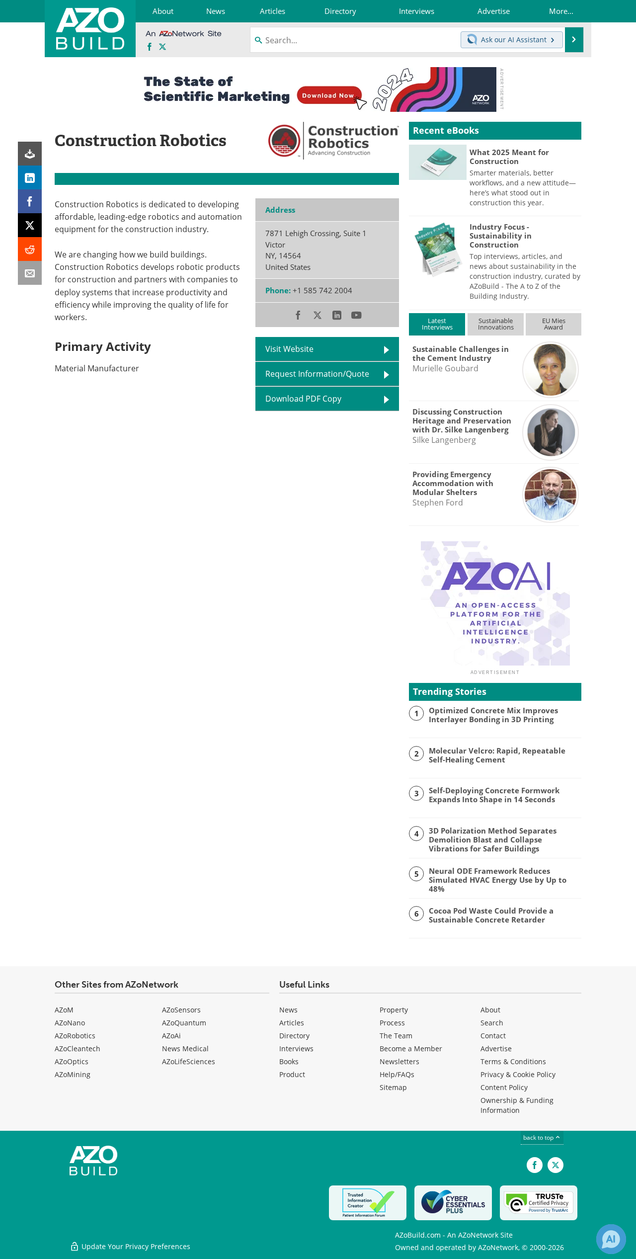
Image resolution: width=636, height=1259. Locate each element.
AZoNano (70, 1022)
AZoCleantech (77, 1048)
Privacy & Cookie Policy (518, 1074)
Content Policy (504, 1087)
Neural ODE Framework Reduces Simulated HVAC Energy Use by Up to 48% (497, 879)
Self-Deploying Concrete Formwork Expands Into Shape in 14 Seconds (494, 795)
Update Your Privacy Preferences (135, 1246)
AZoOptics (71, 1061)
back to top (539, 1137)
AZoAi (171, 1035)
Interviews (296, 1048)
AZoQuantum (184, 1022)
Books (289, 1061)
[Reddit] (30, 249)
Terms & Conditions (513, 1061)
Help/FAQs (397, 1074)
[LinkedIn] (30, 177)
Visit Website (289, 348)
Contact (493, 1035)
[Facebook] (30, 201)
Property (394, 1009)
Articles (291, 1022)
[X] (30, 225)
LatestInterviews (437, 324)
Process (392, 1022)
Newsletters (399, 1061)
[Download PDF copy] (30, 154)
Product (292, 1074)
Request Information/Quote (317, 373)
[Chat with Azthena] (611, 1239)
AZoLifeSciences (188, 1061)
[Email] (30, 273)
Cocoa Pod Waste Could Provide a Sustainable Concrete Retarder (491, 915)
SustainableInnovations (496, 324)
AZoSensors (181, 1009)
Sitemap (393, 1087)
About (490, 1009)
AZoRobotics (75, 1035)
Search (491, 1022)
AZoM (64, 1009)
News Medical (185, 1048)
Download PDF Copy (303, 398)
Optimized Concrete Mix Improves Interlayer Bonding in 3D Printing (493, 715)
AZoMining (72, 1074)
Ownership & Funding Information (517, 1105)
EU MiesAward (553, 324)
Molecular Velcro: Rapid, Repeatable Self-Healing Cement (497, 755)
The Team (396, 1035)
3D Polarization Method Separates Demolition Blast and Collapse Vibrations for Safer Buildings (492, 839)
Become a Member (411, 1048)
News (288, 1009)
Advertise (496, 1048)
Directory (294, 1035)
